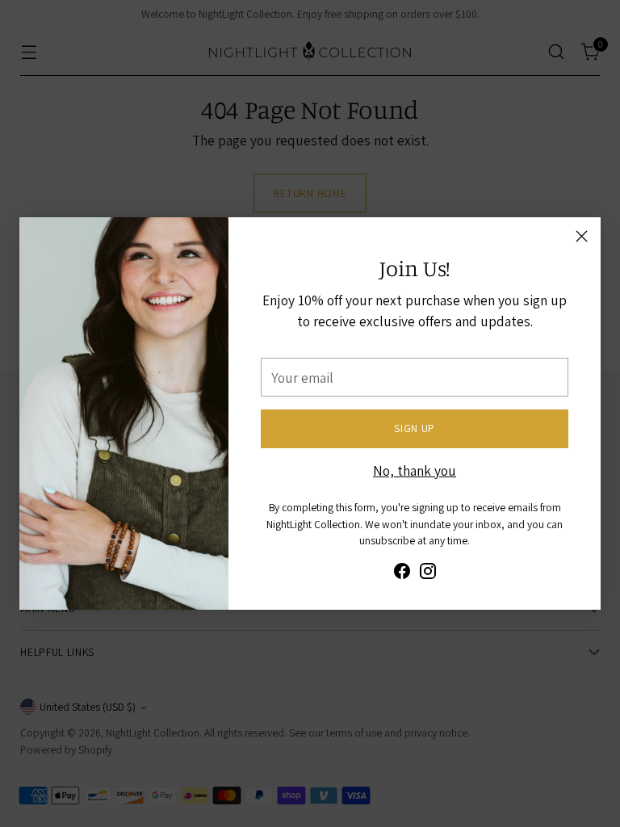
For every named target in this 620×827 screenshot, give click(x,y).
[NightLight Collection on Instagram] (428, 573)
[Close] (581, 236)
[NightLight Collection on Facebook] (402, 573)
